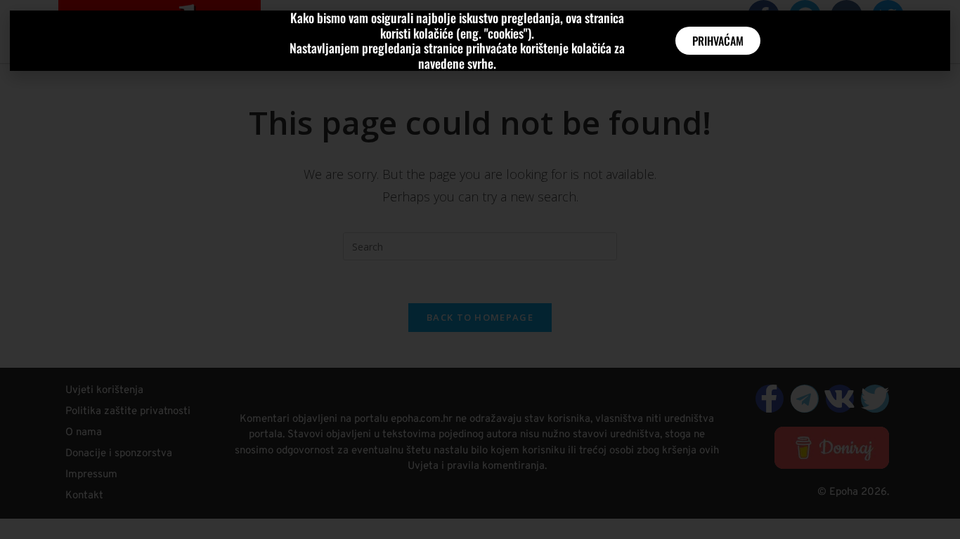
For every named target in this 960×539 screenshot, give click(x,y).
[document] (480, 269)
